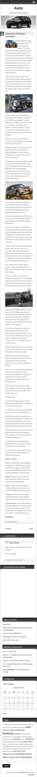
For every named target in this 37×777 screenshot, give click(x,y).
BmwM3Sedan (19, 730)
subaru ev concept (19, 744)
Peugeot (20, 742)
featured (17, 739)
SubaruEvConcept (11, 744)
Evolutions (8, 739)
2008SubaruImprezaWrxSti (19, 727)
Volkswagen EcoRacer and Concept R (15, 637)
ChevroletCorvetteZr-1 (26, 734)
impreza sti (23, 739)
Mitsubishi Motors (6, 742)
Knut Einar (14, 542)
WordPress (23, 772)
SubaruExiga (26, 744)
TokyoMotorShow (23, 754)
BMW (28, 727)
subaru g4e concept (9, 748)
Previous (8, 529)
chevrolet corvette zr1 (17, 736)
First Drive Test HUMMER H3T (12, 633)
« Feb (4, 714)
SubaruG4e (27, 746)
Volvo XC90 (6, 624)
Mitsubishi (10, 517)
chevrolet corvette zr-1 (7, 736)
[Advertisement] (18, 596)
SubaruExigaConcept (10, 746)
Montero (13, 742)
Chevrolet (17, 734)
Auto (18, 8)
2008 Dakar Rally (26, 724)
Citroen (4, 739)
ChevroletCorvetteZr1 (27, 736)
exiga (12, 739)
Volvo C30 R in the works (11, 640)
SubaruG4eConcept (18, 748)
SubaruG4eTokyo (6, 751)
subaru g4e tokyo (27, 748)
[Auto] (18, 22)
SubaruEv (4, 744)
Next (31, 529)
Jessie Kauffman (8, 669)
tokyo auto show (19, 751)
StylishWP (31, 775)
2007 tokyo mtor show (7, 724)
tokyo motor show (11, 757)
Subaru (30, 742)
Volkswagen (26, 757)
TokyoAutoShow (8, 754)
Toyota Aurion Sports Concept (19, 660)
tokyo (11, 751)
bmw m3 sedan (8, 730)
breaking (7, 733)
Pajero (16, 742)
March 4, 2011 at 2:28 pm (15, 560)
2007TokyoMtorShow (17, 724)
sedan (24, 742)
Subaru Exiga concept (19, 746)
